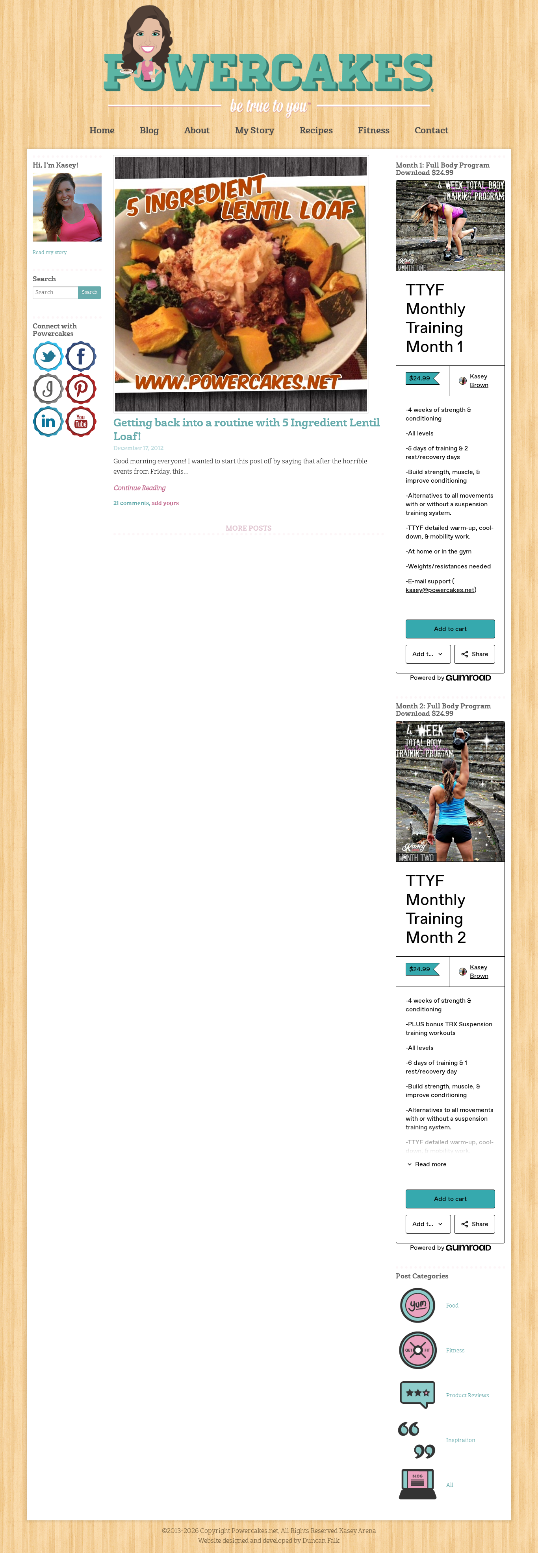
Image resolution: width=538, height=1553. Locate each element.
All (449, 1485)
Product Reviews (467, 1395)
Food (452, 1306)
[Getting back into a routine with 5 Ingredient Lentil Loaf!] (248, 284)
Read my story (50, 252)
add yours (165, 503)
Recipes (316, 131)
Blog (149, 131)
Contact (432, 131)
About (197, 131)
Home (102, 131)
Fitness (374, 131)
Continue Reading (139, 488)
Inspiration (460, 1440)
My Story (255, 131)
